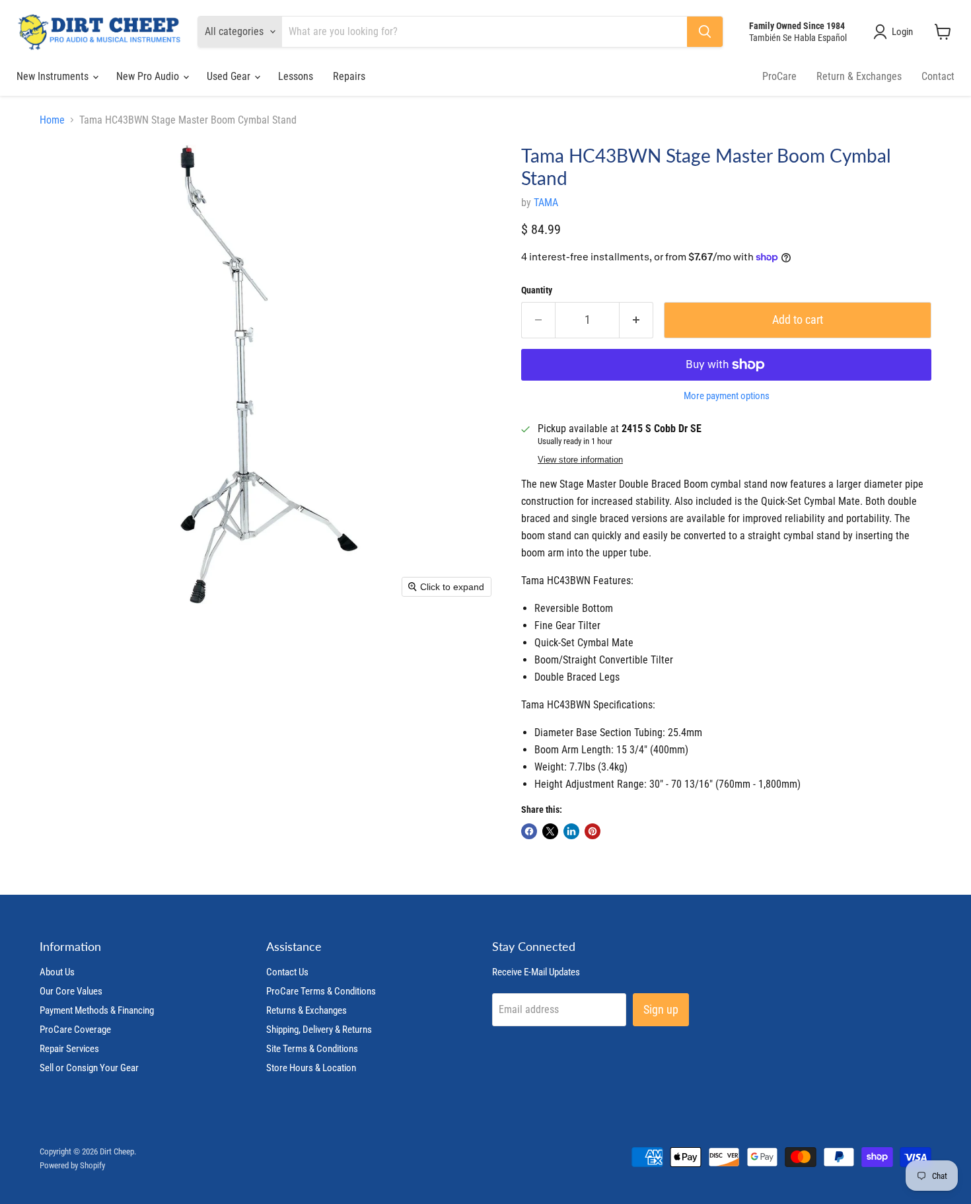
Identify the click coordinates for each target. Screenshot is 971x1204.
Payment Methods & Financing (97, 1010)
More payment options (727, 396)
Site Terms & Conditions (312, 1049)
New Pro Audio (149, 76)
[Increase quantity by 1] (636, 320)
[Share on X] (550, 831)
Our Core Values (71, 991)
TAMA (546, 202)
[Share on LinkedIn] (571, 831)
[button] (895, 32)
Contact (937, 76)
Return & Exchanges (859, 76)
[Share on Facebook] (529, 831)
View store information (580, 460)
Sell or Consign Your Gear (89, 1068)
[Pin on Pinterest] (592, 831)
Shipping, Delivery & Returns (319, 1029)
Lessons (295, 76)
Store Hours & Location (311, 1068)
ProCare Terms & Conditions (321, 991)
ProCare (779, 76)
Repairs (349, 76)
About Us (57, 972)
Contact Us (287, 972)
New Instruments (54, 76)
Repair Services (69, 1049)
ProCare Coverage (75, 1029)
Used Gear (230, 76)
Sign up (660, 1009)
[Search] (705, 32)
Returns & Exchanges (306, 1010)
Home (52, 120)
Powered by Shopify (72, 1165)
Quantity (536, 290)
